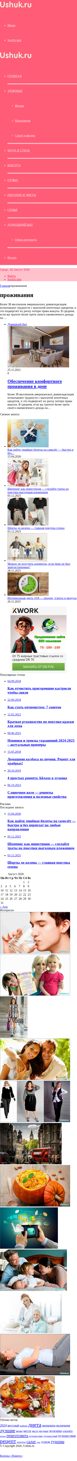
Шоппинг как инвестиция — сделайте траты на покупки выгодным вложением (38, 490)
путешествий (50, 1436)
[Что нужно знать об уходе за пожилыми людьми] (31, 1332)
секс (38, 1442)
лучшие (7, 1430)
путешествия (67, 1436)
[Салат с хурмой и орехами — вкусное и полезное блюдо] (27, 1416)
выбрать (23, 1425)
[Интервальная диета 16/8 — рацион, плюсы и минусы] (28, 594)
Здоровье (14, 90)
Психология (22, 120)
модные (44, 1431)
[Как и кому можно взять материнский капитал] (35, 994)
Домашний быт (20, 224)
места (27, 1431)
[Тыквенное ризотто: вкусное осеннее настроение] (35, 1205)
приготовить (17, 1435)
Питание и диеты (21, 195)
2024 (3, 1425)
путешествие (36, 1436)
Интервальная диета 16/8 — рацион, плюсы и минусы (42, 598)
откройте (68, 1431)
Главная (5, 285)
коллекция (63, 1425)
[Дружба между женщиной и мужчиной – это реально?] (35, 1079)
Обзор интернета (26, 239)
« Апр (4, 906)
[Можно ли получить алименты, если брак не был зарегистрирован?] (27, 560)
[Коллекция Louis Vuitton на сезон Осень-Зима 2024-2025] (13, 1036)
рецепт (8, 1441)
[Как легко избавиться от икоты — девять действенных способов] (35, 952)
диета (34, 1425)
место (35, 1431)
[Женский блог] (15, 7)
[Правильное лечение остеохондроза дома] (35, 1374)
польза (3, 1436)
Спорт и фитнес (25, 135)
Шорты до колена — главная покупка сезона (35, 528)
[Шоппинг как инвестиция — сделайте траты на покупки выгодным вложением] (28, 485)
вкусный (13, 1425)
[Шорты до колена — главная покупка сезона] (28, 524)
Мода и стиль (18, 150)
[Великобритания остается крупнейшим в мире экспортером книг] (31, 1163)
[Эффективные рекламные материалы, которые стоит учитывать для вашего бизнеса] (29, 1247)
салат (31, 1441)
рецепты (21, 1442)
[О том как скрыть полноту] (35, 1121)
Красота (14, 165)
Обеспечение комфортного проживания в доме (34, 384)
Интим (19, 105)
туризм (45, 1442)
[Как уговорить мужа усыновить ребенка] (33, 1289)
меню (19, 1431)
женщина (49, 1425)
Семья (12, 210)
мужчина (55, 1431)
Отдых (12, 180)
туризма (57, 1441)
